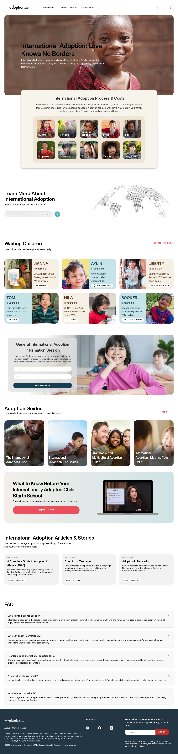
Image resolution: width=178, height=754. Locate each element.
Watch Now (46, 510)
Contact (15, 728)
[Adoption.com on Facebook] (100, 728)
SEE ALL (165, 412)
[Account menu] (171, 7)
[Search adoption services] (57, 214)
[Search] (157, 8)
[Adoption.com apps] (162, 7)
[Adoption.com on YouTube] (88, 728)
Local (24, 728)
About (7, 728)
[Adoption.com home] (16, 7)
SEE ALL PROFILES (162, 243)
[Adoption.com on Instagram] (111, 728)
